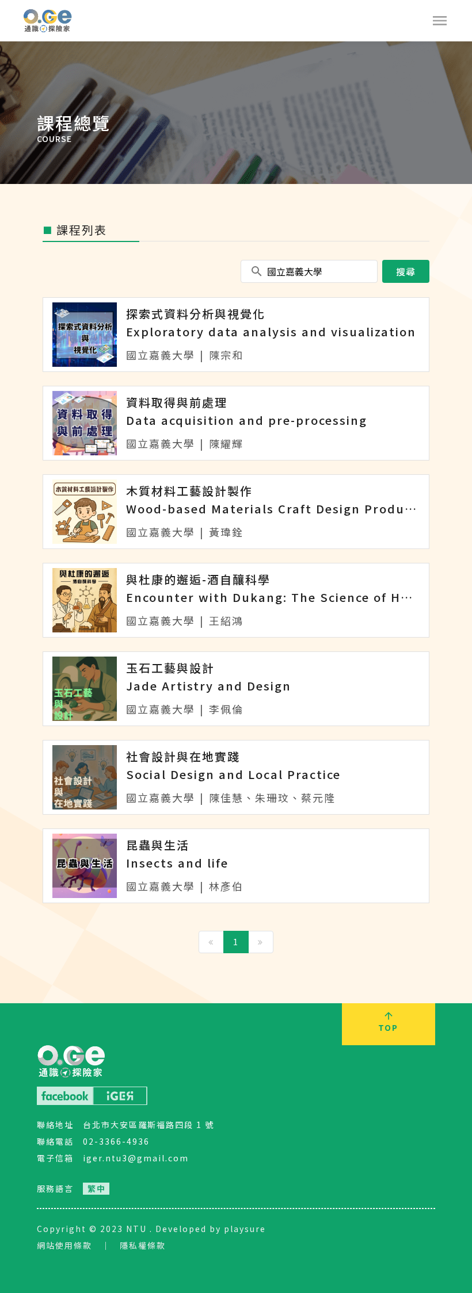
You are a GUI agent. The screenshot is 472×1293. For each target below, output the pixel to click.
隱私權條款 (143, 1245)
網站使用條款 (64, 1245)
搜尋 (406, 271)
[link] (96, 1189)
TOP (388, 1027)
